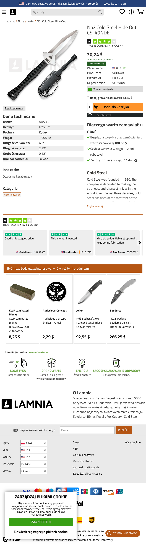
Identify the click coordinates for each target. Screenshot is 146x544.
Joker (79, 310)
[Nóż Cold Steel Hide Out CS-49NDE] (43, 65)
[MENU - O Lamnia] (131, 12)
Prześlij (123, 430)
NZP (75, 448)
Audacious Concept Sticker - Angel (54, 320)
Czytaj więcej (95, 206)
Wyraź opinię (133, 442)
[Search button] (100, 12)
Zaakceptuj (41, 522)
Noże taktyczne (12, 195)
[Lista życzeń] (122, 12)
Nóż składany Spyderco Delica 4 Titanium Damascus (122, 322)
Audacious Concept (55, 310)
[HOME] (13, 12)
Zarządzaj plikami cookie (87, 473)
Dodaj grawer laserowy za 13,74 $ (111, 98)
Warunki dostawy (83, 455)
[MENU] (4, 12)
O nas (76, 442)
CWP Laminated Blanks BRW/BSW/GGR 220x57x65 (19, 324)
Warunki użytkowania (86, 467)
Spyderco (115, 310)
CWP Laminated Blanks (19, 312)
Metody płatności (83, 461)
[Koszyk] (141, 12)
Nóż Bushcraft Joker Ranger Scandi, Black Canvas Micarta (89, 322)
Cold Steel (118, 72)
